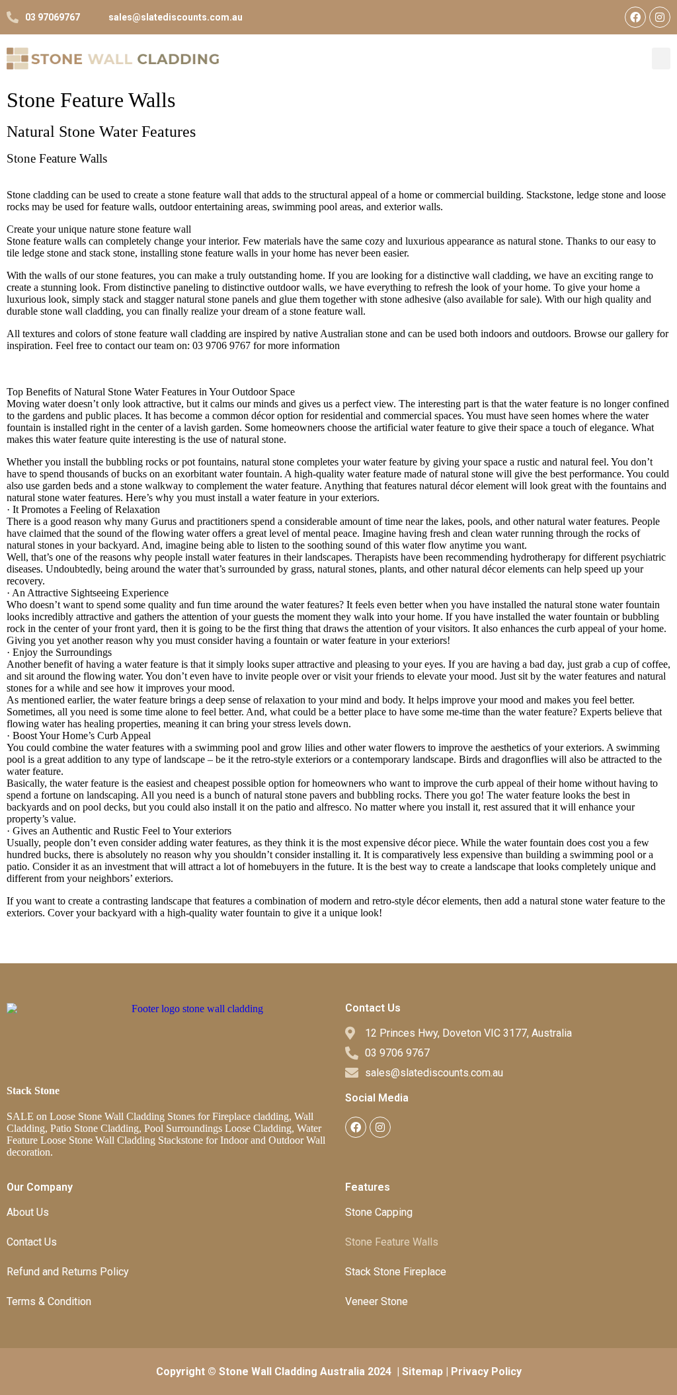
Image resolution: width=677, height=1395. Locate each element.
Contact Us (32, 1242)
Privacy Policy (486, 1371)
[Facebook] (635, 17)
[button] (661, 58)
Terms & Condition (49, 1301)
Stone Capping (379, 1212)
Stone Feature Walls (391, 1242)
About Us (28, 1212)
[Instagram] (659, 17)
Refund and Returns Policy (68, 1271)
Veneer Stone (376, 1301)
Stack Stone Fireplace (395, 1271)
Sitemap (422, 1371)
